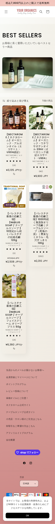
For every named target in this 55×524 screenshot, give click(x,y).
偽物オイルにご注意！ (17, 398)
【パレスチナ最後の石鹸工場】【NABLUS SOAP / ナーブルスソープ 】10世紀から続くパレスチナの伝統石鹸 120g (14, 227)
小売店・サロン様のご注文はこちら (24, 419)
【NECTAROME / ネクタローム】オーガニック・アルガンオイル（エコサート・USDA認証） (14, 143)
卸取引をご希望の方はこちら (20, 426)
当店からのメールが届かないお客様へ (25, 370)
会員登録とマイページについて (21, 377)
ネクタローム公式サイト (18, 405)
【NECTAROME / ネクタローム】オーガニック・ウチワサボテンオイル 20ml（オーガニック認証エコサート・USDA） (40, 146)
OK (27, 515)
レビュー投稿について (17, 391)
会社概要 (10, 439)
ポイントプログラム (16, 384)
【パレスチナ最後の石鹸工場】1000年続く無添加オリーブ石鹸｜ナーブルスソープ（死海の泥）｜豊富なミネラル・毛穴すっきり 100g (41, 228)
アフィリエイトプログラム (19, 432)
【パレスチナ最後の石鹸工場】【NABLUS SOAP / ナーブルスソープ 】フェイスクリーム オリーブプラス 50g (14, 314)
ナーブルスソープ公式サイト (20, 412)
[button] (6, 11)
